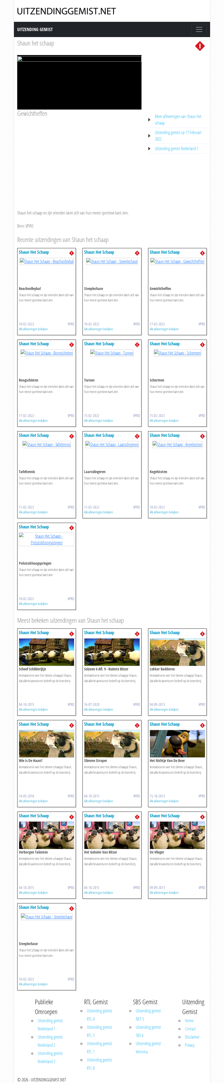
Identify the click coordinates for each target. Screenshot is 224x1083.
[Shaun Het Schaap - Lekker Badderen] (177, 652)
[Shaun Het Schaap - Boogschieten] (46, 353)
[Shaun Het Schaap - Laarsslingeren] (112, 444)
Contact (190, 1029)
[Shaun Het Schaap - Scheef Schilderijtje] (46, 652)
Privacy (189, 1045)
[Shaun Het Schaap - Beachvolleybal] (47, 261)
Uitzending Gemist (35, 29)
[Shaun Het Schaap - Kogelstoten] (177, 444)
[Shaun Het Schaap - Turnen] (112, 353)
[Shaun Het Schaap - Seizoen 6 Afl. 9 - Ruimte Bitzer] (112, 652)
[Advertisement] (79, 158)
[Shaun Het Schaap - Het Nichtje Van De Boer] (177, 743)
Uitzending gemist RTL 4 (99, 1015)
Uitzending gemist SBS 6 (148, 1031)
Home (189, 1021)
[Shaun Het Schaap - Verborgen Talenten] (46, 835)
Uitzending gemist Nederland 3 (50, 1057)
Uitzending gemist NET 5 (148, 1015)
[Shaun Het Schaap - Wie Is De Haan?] (46, 743)
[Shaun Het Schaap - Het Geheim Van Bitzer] (112, 835)
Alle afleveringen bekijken (33, 328)
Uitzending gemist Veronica (148, 1047)
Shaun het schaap (35, 42)
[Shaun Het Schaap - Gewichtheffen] (177, 261)
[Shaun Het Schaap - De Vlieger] (177, 835)
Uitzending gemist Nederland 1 (176, 149)
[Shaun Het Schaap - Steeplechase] (112, 261)
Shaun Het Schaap (34, 252)
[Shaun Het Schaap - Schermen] (177, 353)
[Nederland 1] (200, 46)
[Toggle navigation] (199, 29)
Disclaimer (192, 1037)
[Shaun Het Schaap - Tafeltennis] (46, 444)
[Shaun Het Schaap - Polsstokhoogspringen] (46, 539)
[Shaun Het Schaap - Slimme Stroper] (112, 743)
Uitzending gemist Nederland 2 (50, 1041)
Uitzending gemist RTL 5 (99, 1031)
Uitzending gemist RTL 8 (99, 1064)
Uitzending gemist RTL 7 (99, 1047)
